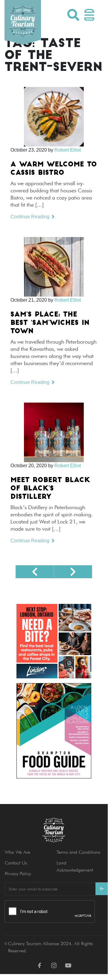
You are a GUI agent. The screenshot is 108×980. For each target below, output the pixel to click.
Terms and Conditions (78, 852)
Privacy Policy (18, 873)
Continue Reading (30, 216)
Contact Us (16, 863)
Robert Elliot (67, 149)
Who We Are (17, 852)
